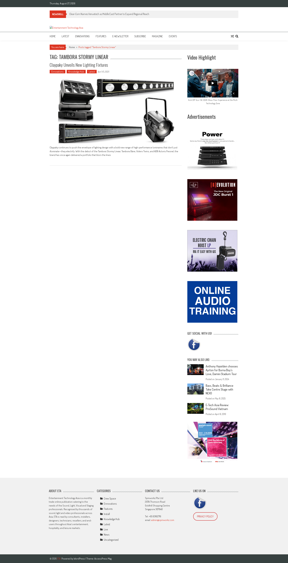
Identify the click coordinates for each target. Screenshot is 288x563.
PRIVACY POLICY (205, 516)
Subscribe (140, 36)
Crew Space (110, 498)
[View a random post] (232, 36)
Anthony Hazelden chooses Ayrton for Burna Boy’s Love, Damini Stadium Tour (222, 370)
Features (101, 36)
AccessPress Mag (103, 558)
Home (53, 36)
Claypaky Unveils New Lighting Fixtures (79, 65)
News (106, 534)
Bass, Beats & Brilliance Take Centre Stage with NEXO (219, 389)
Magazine (157, 36)
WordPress (79, 558)
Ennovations (82, 36)
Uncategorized (111, 539)
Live (106, 529)
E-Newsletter (120, 36)
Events (173, 36)
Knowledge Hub (76, 71)
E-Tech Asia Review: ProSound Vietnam (217, 407)
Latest (65, 36)
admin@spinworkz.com (162, 520)
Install (107, 514)
